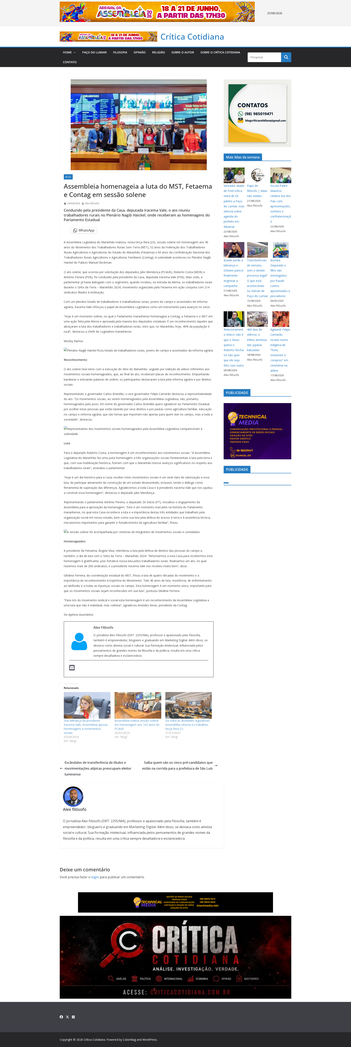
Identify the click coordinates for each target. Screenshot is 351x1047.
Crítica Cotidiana (192, 36)
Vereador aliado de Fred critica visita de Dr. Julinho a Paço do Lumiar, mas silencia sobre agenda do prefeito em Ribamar (234, 206)
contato (70, 62)
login (95, 877)
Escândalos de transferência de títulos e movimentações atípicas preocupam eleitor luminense (98, 768)
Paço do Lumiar (94, 52)
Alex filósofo (92, 203)
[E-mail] (72, 668)
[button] (74, 52)
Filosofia (120, 52)
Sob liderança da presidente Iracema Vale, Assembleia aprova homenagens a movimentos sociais (85, 727)
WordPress (149, 1040)
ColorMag (129, 1040)
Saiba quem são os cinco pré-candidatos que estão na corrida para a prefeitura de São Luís (177, 765)
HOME (67, 52)
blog (68, 176)
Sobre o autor (182, 52)
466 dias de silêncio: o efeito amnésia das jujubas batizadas (257, 340)
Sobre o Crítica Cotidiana (220, 52)
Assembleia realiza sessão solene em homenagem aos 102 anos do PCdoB (137, 725)
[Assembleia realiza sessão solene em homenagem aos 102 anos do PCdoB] (138, 705)
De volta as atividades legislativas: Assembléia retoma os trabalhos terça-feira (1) (187, 725)
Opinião (140, 52)
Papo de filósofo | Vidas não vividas (257, 191)
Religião (158, 52)
